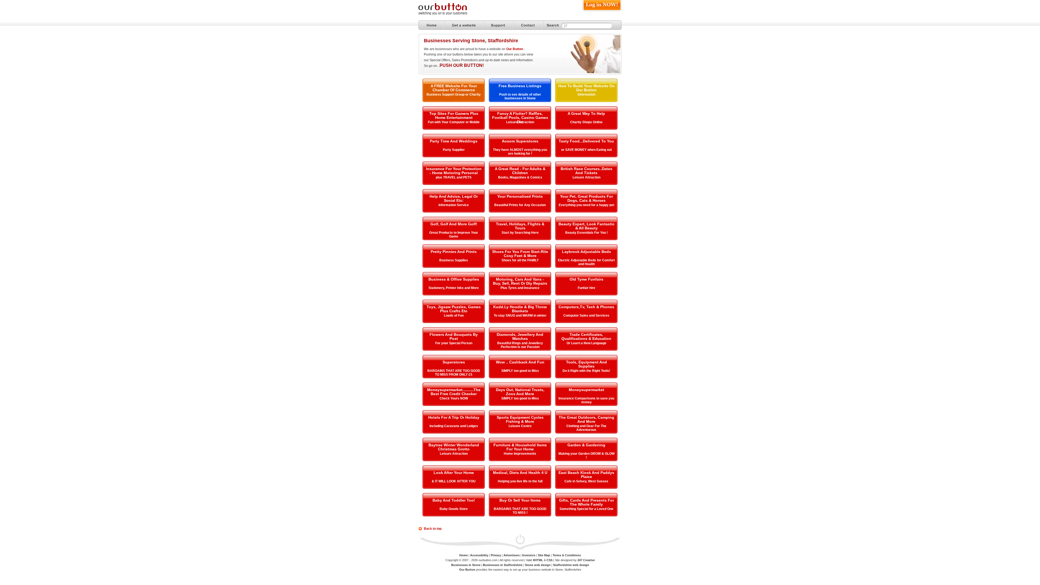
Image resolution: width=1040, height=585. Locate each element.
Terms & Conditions (566, 555)
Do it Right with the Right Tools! (586, 371)
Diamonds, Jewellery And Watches (520, 336)
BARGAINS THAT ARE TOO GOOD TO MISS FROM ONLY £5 (453, 372)
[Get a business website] (464, 25)
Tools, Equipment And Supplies (586, 364)
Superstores (454, 362)
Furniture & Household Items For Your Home (520, 447)
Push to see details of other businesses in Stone (520, 96)
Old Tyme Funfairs (586, 279)
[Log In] (602, 11)
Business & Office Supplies (453, 279)
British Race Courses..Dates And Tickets (586, 171)
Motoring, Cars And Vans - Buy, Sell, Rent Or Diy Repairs (520, 281)
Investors (528, 555)
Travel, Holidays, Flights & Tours (520, 226)
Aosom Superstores (520, 141)
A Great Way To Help (586, 113)
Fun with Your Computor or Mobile (454, 122)
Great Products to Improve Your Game (453, 234)
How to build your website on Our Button (586, 88)
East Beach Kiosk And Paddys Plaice (586, 474)
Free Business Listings (520, 86)
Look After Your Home (454, 472)
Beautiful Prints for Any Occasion (520, 205)
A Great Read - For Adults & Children (520, 171)
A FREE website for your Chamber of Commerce (454, 88)
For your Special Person (453, 343)
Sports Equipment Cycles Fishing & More (520, 419)
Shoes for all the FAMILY (520, 260)
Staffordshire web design (571, 565)
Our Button (514, 49)
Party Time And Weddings (453, 141)
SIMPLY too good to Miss (520, 371)
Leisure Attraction (520, 122)
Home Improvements (520, 454)
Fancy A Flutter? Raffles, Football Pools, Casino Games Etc (520, 117)
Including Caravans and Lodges (454, 426)
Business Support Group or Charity (454, 94)
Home (463, 555)
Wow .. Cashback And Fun (520, 362)
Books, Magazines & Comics (520, 177)
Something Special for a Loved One (586, 509)
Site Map (544, 555)
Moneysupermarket (586, 390)
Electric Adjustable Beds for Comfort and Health (586, 262)
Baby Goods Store (454, 509)
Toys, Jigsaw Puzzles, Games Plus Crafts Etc (454, 309)
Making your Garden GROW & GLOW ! (586, 455)
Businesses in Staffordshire (502, 565)
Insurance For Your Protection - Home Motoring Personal (454, 171)
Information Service (453, 205)
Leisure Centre (520, 426)
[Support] (499, 25)
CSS (549, 560)
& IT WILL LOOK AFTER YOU (454, 481)
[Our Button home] (431, 25)
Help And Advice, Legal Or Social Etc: (454, 198)
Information (586, 94)
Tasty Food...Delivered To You (586, 141)
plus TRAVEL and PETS (454, 177)
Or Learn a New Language (586, 343)
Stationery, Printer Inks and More (453, 288)
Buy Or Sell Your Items (520, 500)
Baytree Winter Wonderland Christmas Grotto (453, 447)
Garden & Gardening (586, 445)
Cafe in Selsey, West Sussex (586, 481)
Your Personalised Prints (520, 196)
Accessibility (479, 555)
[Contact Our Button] (528, 25)
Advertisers (511, 555)
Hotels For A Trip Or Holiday (453, 417)
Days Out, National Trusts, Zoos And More (520, 392)
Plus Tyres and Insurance (520, 288)
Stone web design (538, 565)
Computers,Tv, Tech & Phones (586, 307)
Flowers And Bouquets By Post (454, 336)
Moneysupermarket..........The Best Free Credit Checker (453, 392)
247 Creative (586, 560)
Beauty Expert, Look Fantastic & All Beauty (586, 226)
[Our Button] (448, 13)
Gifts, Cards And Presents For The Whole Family (586, 502)
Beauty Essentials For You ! (586, 233)
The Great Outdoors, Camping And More (586, 419)
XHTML (538, 560)
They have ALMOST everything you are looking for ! (520, 151)
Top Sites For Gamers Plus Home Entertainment (453, 115)
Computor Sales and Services (586, 315)
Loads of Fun (454, 315)
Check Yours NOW (454, 398)
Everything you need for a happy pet (586, 205)
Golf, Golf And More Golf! (453, 224)
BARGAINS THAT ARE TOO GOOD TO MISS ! (520, 511)
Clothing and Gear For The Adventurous (586, 428)
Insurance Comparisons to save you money (586, 400)
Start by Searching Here (520, 233)
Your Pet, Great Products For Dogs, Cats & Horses (586, 198)
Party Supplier (454, 150)
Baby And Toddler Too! (454, 500)
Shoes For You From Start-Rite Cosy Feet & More (520, 253)
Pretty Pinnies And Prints (454, 251)
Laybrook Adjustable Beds (586, 251)
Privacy (496, 555)
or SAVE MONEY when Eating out (586, 150)
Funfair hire (586, 288)
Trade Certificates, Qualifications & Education (586, 336)
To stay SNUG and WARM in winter (520, 315)
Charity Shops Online (586, 122)
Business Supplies (453, 260)
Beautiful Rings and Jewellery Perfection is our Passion (520, 345)
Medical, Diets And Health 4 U (520, 472)
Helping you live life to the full (520, 481)
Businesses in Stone (465, 565)
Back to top (432, 529)
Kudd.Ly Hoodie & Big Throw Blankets (520, 309)
